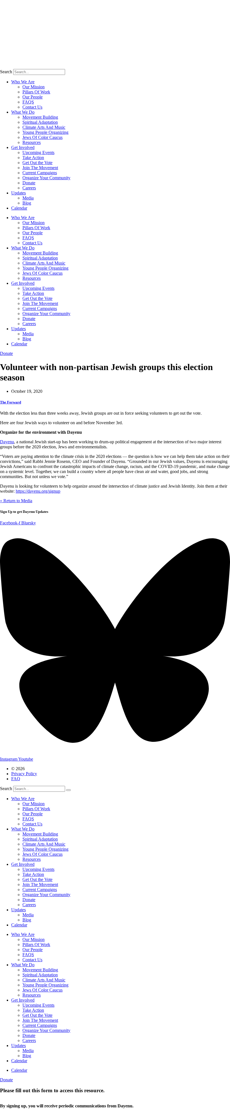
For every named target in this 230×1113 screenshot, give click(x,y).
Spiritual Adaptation (40, 122)
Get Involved (22, 147)
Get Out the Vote (37, 162)
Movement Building (40, 117)
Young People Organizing (45, 132)
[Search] (68, 790)
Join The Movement (40, 167)
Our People (32, 97)
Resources (31, 142)
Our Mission (33, 86)
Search (6, 71)
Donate (28, 182)
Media (28, 198)
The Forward (10, 402)
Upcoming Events (38, 152)
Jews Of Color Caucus (42, 137)
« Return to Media (16, 500)
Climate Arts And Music (43, 127)
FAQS (28, 102)
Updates (18, 193)
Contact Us (32, 107)
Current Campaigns (39, 172)
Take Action (33, 157)
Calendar (19, 208)
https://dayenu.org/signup (38, 491)
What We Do (22, 112)
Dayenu (7, 441)
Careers (29, 187)
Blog (26, 203)
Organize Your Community (46, 177)
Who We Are (22, 81)
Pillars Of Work (36, 92)
